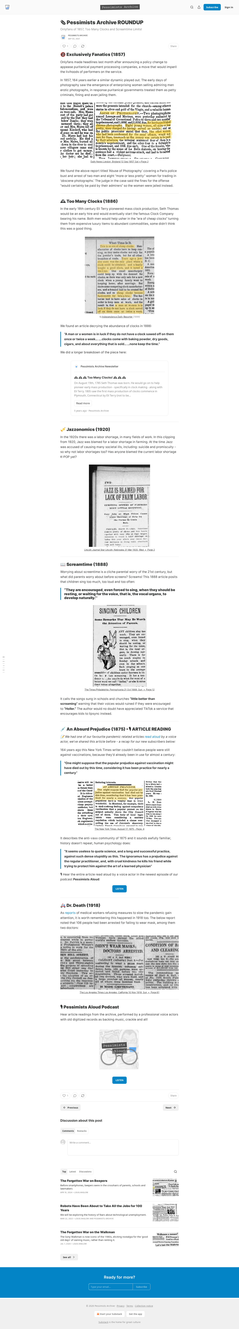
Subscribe (212, 7)
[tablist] (74, 1131)
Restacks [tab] (81, 1130)
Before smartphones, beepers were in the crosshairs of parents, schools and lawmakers (102, 1187)
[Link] (55, 54)
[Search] (192, 7)
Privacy (120, 1305)
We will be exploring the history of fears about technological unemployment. (103, 1214)
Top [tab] (64, 1171)
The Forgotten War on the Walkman (87, 1232)
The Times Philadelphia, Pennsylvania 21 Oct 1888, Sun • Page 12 (119, 689)
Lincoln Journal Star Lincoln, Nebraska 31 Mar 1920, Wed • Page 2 (119, 549)
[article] (119, 1188)
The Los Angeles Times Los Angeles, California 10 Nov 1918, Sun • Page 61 (119, 992)
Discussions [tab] (85, 1171)
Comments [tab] (68, 1130)
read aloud (152, 737)
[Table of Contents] (3, 664)
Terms (129, 1305)
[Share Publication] (199, 7)
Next (169, 1107)
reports (70, 913)
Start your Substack (111, 1314)
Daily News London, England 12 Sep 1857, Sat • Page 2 (119, 161)
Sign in (229, 7)
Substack (103, 1322)
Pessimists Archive (78, 35)
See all (67, 1257)
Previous (72, 1107)
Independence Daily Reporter (117, 316)
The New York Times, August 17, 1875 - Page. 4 (119, 829)
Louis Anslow (81, 1192)
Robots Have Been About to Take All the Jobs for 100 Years (101, 1208)
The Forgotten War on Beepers (83, 1181)
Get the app (135, 1314)
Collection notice (144, 1305)
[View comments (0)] (75, 46)
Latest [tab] (72, 1171)
